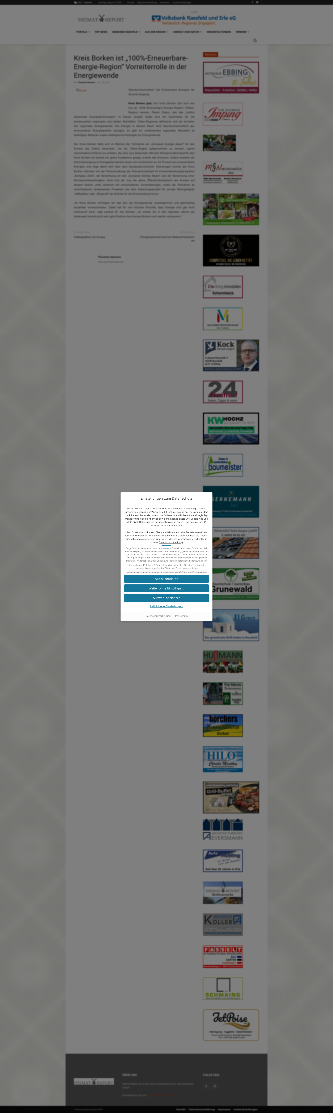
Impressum (181, 615)
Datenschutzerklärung (171, 542)
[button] (166, 598)
